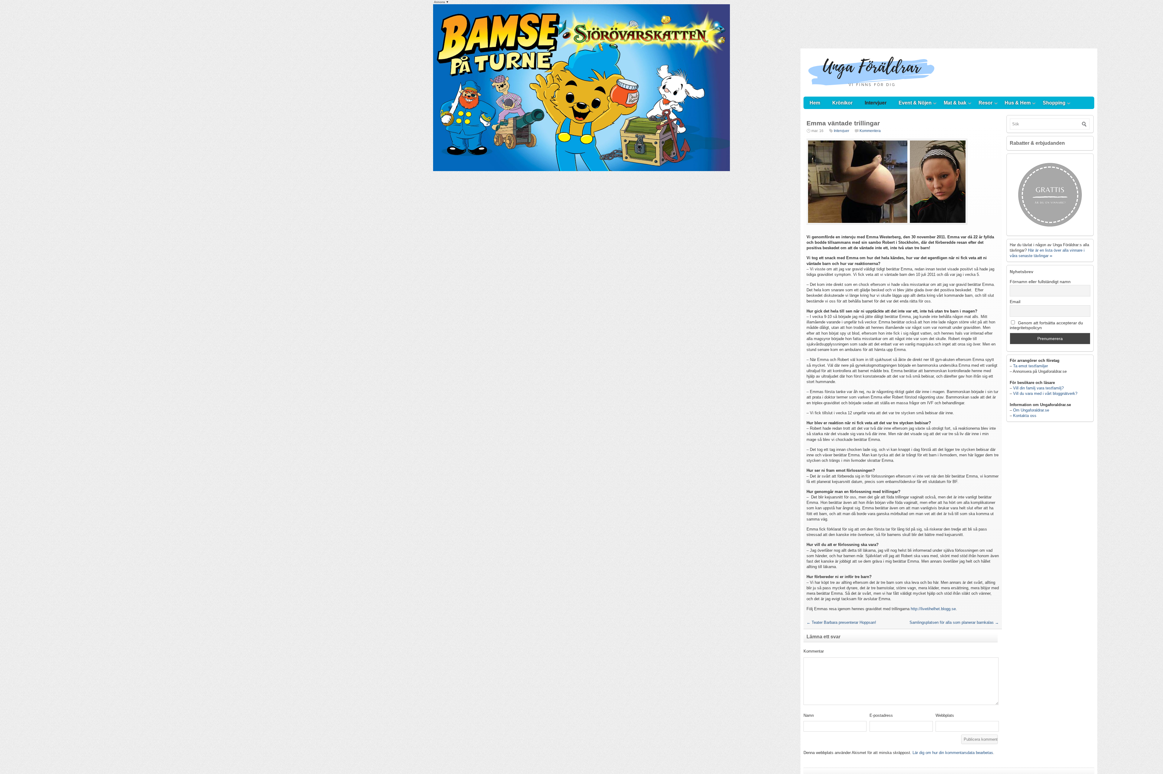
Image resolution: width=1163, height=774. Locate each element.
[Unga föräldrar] (871, 90)
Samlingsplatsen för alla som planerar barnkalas (954, 622)
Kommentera (870, 131)
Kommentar (813, 651)
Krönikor (842, 102)
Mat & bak (955, 102)
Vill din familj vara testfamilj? (1038, 388)
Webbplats (945, 715)
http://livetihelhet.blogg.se (933, 609)
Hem (815, 102)
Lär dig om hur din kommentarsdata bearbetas (953, 752)
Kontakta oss (1024, 415)
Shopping (1054, 102)
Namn (808, 715)
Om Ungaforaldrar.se (1031, 410)
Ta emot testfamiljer (1030, 366)
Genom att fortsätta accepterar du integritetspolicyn (1046, 325)
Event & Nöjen (915, 102)
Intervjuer (875, 102)
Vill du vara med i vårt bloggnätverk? (1045, 393)
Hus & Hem (1018, 102)
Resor (985, 102)
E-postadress (881, 715)
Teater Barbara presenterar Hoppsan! (841, 622)
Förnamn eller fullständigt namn (1040, 281)
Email (1015, 301)
